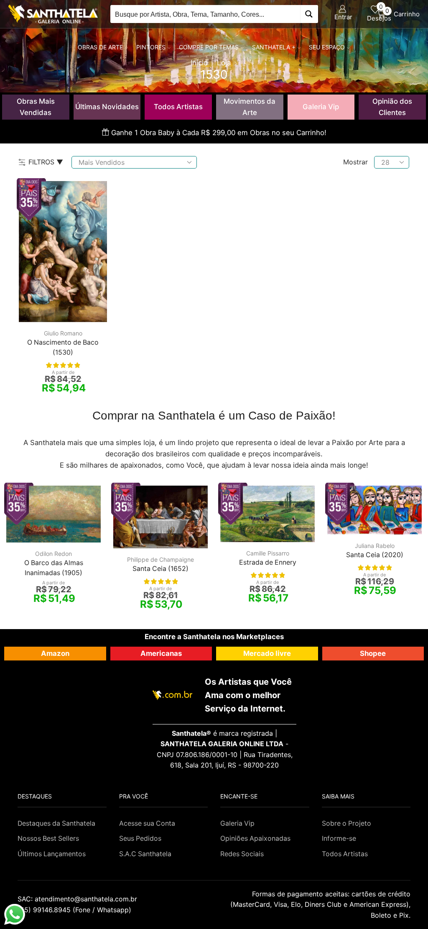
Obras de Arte (100, 47)
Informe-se (339, 838)
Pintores (151, 47)
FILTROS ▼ (45, 162)
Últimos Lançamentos (52, 854)
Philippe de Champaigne (160, 559)
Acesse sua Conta (147, 823)
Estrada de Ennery (267, 562)
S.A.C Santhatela (145, 854)
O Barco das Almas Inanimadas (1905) (53, 568)
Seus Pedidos (140, 838)
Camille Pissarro (267, 553)
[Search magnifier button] (309, 14)
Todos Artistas (178, 106)
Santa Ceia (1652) (160, 569)
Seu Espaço (327, 47)
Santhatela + (274, 47)
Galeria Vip (321, 106)
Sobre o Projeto (346, 823)
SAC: (78, 899)
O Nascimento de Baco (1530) (63, 347)
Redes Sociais (242, 854)
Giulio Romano (63, 333)
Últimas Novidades (107, 106)
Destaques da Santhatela (56, 823)
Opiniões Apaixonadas (255, 838)
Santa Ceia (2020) (374, 555)
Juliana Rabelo (375, 545)
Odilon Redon (53, 553)
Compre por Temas (209, 47)
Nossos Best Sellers (48, 838)
